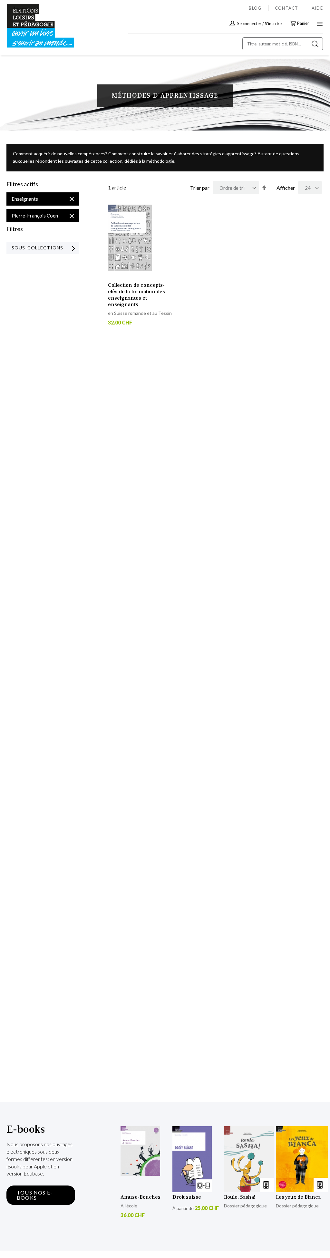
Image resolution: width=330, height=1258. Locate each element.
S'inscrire (273, 23)
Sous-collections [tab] (37, 247)
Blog (255, 8)
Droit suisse (186, 1197)
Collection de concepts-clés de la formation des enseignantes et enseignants (136, 295)
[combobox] (282, 43)
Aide (317, 8)
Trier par (199, 188)
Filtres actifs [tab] (22, 184)
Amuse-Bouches (140, 1197)
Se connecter (249, 23)
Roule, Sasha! (239, 1197)
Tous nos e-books (35, 1195)
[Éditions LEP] (34, 26)
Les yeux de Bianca (298, 1197)
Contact (286, 8)
